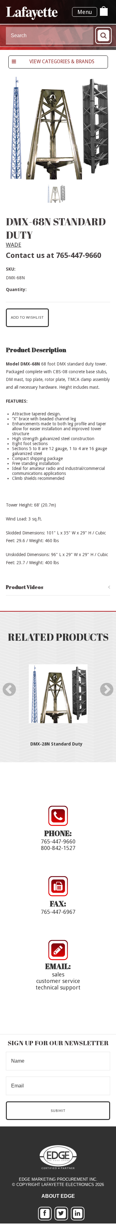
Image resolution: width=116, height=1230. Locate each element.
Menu (84, 12)
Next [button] (103, 690)
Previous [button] (6, 690)
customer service (58, 981)
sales (58, 974)
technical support (58, 987)
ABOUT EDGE (58, 1196)
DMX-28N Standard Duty (56, 743)
